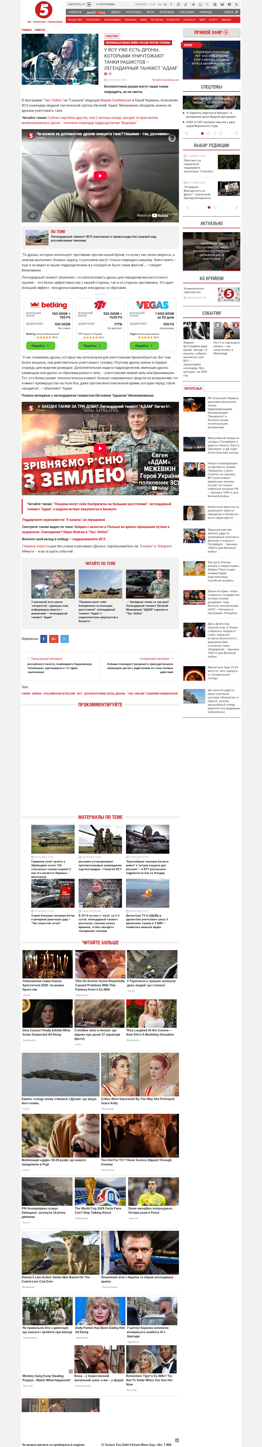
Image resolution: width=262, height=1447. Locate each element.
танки (26, 693)
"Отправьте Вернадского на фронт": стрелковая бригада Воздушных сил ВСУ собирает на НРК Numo (198, 196)
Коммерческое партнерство (194, 290)
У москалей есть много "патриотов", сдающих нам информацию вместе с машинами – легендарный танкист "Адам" (49, 609)
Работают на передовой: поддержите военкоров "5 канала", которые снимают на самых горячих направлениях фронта (199, 171)
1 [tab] (197, 79)
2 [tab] (226, 79)
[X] (207, 4)
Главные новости (35, 546)
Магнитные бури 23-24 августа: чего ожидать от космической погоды (223, 673)
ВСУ (79, 693)
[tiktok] (185, 4)
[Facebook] (171, 4)
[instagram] (178, 4)
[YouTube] (229, 4)
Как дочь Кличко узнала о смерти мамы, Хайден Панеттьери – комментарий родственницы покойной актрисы (223, 571)
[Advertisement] (100, 323)
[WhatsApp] (200, 4)
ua (159, 4)
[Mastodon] (214, 4)
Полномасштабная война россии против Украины (138, 42)
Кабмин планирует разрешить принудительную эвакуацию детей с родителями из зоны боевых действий (140, 668)
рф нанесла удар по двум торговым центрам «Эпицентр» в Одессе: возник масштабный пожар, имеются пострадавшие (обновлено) (224, 701)
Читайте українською (165, 79)
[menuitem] (75, 12)
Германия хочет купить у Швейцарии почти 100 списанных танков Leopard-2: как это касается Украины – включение (51, 869)
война (37, 693)
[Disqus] (100, 764)
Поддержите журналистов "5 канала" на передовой (63, 520)
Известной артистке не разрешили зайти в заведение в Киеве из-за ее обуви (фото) (223, 512)
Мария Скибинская (116, 100)
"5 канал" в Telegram (155, 546)
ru (165, 4)
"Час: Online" (53, 100)
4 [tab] (220, 133)
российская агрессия (59, 693)
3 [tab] (214, 133)
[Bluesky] (222, 4)
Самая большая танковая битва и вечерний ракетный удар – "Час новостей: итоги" (53, 919)
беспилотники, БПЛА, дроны (104, 693)
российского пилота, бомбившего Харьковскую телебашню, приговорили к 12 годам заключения (59, 668)
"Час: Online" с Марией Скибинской (152, 693)
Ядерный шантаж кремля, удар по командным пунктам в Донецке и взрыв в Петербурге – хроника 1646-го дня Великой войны (223, 540)
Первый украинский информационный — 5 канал (44, 12)
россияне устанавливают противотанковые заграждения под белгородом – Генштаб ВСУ (100, 865)
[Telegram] (193, 4)
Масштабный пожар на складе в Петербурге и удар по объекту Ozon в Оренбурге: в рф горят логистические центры (223, 445)
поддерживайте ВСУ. (88, 539)
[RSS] (236, 4)
